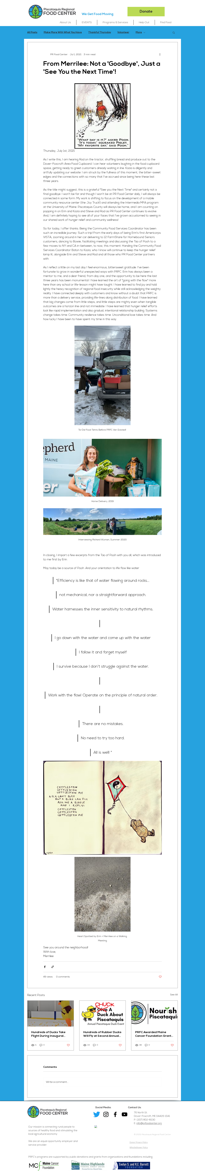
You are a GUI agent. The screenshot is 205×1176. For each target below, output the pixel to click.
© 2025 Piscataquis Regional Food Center (152, 1134)
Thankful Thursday (99, 32)
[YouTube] (124, 1114)
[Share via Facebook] (44, 966)
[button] (65, 22)
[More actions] (160, 54)
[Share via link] (52, 966)
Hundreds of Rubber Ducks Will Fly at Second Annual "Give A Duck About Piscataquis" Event (102, 1034)
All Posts (32, 32)
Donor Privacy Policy (139, 1142)
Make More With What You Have (63, 32)
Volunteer (123, 32)
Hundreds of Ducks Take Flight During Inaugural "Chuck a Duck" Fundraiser (50, 1034)
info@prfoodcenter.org (149, 1123)
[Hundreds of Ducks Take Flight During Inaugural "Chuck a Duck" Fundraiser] (50, 1014)
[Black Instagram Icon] (105, 1114)
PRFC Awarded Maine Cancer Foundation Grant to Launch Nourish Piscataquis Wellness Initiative (153, 1034)
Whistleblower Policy (139, 1147)
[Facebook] (115, 1114)
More (139, 32)
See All (174, 994)
